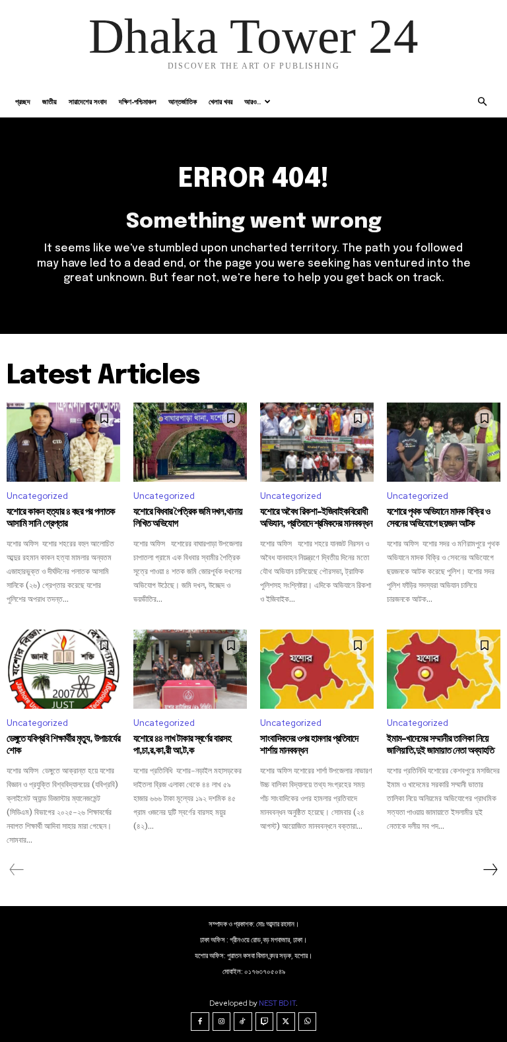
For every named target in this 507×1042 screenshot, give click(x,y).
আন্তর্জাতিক (182, 101)
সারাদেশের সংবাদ (88, 101)
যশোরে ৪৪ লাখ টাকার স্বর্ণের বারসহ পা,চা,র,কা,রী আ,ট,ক (182, 745)
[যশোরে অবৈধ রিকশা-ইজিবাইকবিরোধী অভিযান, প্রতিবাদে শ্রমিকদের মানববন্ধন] (317, 442)
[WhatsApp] (307, 1021)
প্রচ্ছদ (22, 101)
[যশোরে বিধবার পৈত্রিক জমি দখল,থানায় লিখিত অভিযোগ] (190, 442)
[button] (482, 102)
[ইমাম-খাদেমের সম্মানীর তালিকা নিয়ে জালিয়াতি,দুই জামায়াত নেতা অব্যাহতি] (443, 669)
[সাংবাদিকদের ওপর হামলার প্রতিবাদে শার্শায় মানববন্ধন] (317, 669)
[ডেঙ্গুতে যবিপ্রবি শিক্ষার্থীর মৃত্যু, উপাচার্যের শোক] (63, 669)
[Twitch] (264, 1021)
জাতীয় (49, 101)
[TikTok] (243, 1021)
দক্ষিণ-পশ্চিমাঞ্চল (137, 101)
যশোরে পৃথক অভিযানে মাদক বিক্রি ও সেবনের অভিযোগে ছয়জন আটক (438, 518)
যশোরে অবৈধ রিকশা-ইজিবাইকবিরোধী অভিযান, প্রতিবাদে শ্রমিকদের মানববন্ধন (316, 518)
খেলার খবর (220, 101)
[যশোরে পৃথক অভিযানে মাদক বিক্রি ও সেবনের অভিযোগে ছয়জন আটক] (443, 442)
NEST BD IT (277, 1003)
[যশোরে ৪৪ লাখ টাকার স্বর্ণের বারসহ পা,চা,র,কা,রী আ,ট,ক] (190, 669)
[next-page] (489, 870)
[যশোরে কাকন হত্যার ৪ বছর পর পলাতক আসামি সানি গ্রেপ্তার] (63, 442)
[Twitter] (286, 1021)
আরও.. (252, 101)
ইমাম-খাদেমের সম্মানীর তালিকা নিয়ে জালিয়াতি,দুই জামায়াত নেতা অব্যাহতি (440, 745)
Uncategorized (37, 496)
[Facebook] (200, 1021)
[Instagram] (222, 1021)
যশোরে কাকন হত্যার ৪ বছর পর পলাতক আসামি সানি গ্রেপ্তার (61, 518)
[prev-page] (17, 870)
